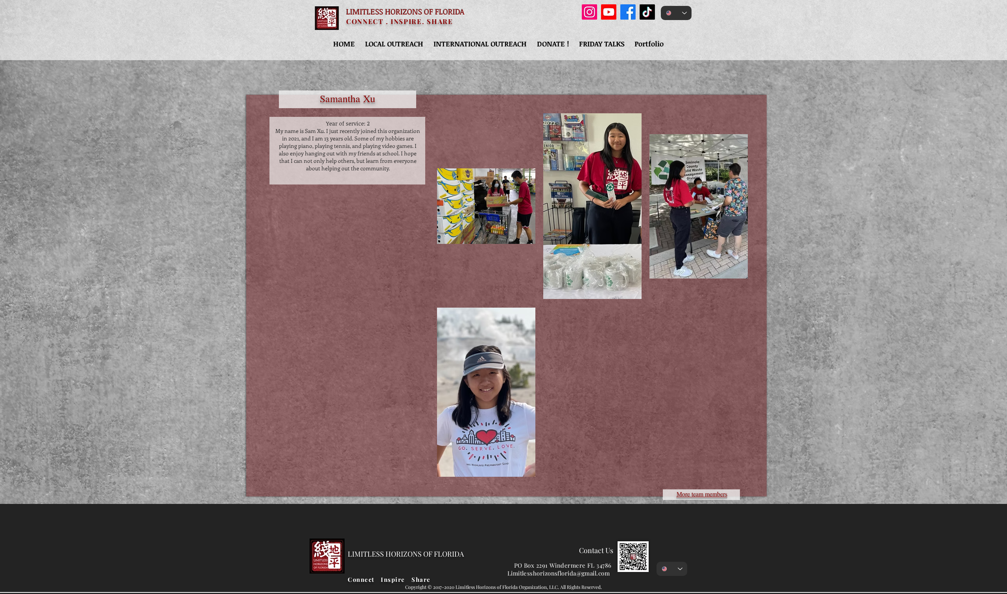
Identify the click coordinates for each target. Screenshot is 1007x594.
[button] (394, 44)
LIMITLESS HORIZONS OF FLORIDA (405, 11)
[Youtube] (608, 12)
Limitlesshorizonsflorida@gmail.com (558, 573)
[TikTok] (647, 12)
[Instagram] (589, 12)
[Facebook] (628, 12)
